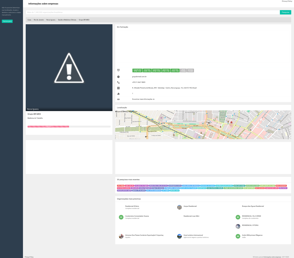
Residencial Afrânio (132, 206)
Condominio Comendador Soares (137, 216)
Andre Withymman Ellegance (252, 235)
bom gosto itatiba (249, 188)
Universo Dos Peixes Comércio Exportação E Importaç (144, 235)
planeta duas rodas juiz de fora (158, 185)
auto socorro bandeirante (154, 190)
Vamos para (7, 21)
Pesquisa (285, 12)
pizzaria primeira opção (124, 190)
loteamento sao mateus (207, 185)
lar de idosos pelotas (124, 188)
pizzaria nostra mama (252, 185)
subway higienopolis (145, 188)
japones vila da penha (139, 190)
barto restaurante (281, 185)
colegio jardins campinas (172, 188)
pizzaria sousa (175, 190)
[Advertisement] (69, 156)
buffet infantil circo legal (267, 185)
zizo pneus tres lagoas (141, 185)
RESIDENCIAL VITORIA (250, 225)
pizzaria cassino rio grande (188, 188)
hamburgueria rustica (175, 185)
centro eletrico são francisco (191, 185)
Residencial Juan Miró (191, 216)
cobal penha (134, 188)
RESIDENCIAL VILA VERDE (251, 216)
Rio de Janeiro (39, 20)
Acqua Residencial (190, 206)
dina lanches (283, 188)
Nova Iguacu (50, 20)
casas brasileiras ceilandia (214, 188)
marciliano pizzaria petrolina (224, 185)
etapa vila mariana (158, 188)
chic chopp (121, 185)
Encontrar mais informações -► (143, 99)
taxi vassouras (260, 188)
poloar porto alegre (239, 185)
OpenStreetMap (122, 111)
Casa (29, 20)
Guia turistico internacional (193, 235)
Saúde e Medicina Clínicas (67, 20)
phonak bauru (202, 188)
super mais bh (129, 185)
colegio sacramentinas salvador (233, 188)
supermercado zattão (272, 188)
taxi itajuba (166, 190)
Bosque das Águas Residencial (253, 206)
